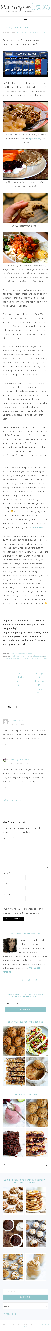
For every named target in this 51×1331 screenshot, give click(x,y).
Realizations (21, 653)
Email (6, 883)
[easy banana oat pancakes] (36, 1212)
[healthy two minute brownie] (13, 1245)
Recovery (29, 653)
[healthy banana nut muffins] (37, 1126)
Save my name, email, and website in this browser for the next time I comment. (23, 910)
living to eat (12, 658)
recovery (24, 658)
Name (6, 873)
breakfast (15, 656)
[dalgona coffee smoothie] (36, 1278)
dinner (20, 656)
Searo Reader (18, 720)
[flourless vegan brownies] (14, 1156)
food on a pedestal (37, 656)
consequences (35, 527)
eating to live (27, 656)
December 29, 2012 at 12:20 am (21, 764)
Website (7, 894)
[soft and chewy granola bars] (14, 1085)
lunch (19, 658)
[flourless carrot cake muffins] (36, 1245)
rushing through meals (35, 658)
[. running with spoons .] (25, 12)
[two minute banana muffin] (37, 1085)
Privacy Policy (10, 1313)
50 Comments (42, 32)
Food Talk (14, 653)
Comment (8, 837)
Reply (5, 745)
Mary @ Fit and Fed (20, 759)
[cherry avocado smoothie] (14, 1126)
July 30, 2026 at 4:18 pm (18, 725)
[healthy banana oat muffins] (13, 1212)
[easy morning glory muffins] (14, 1054)
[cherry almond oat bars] (37, 1156)
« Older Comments (12, 799)
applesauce (34, 138)
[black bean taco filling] (37, 1054)
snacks (45, 658)
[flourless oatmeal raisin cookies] (13, 1278)
